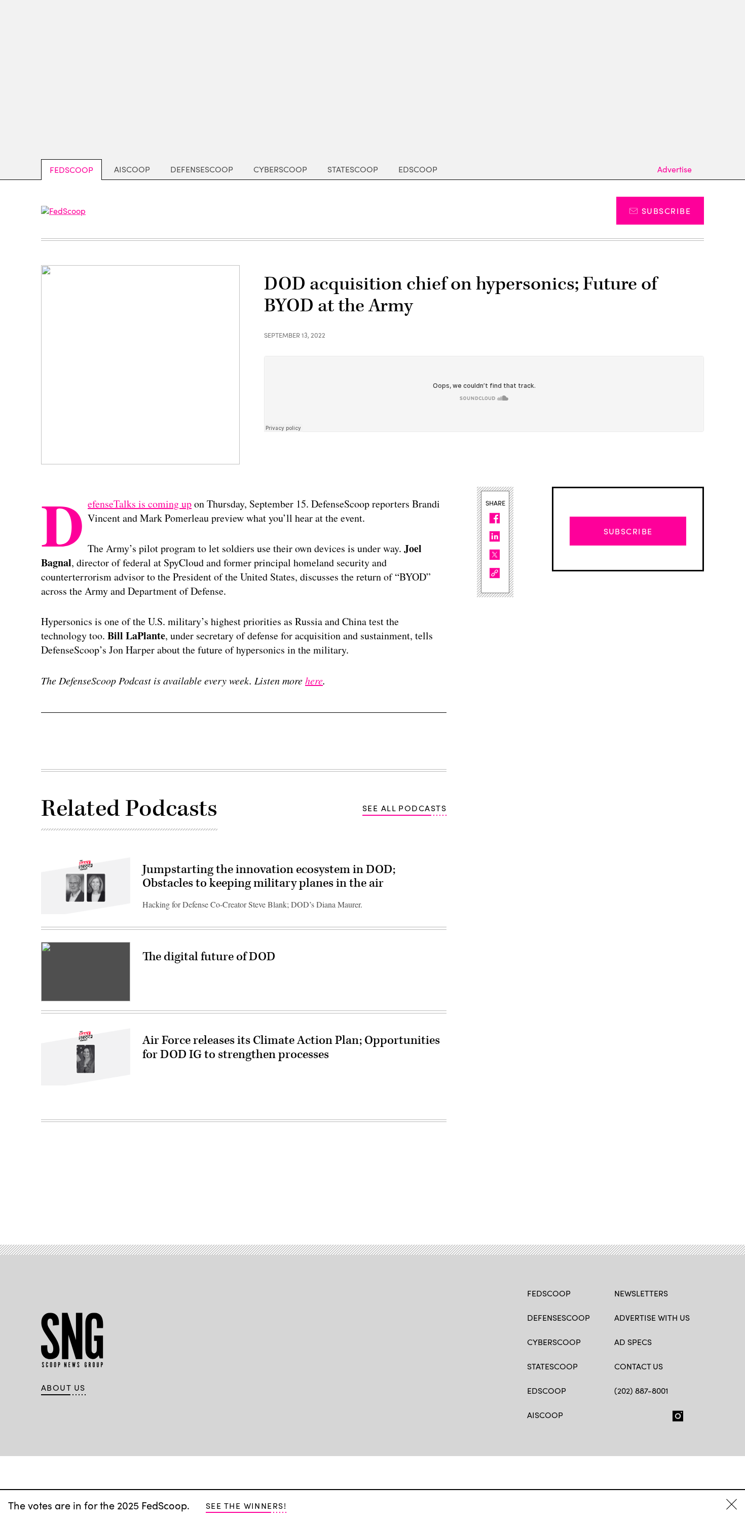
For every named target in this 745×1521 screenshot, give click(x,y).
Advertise (674, 169)
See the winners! (246, 1505)
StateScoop (352, 169)
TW (639, 1414)
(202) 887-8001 (641, 1390)
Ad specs (633, 1341)
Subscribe (666, 210)
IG (674, 1414)
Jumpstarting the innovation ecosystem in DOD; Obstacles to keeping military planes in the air (268, 876)
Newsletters (641, 1293)
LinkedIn (659, 1414)
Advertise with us (652, 1317)
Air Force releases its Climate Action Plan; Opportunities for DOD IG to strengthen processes (291, 1047)
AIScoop (132, 169)
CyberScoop (280, 169)
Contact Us (638, 1366)
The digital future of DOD (208, 956)
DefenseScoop (201, 169)
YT (694, 1414)
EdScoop (417, 169)
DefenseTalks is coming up (140, 504)
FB (619, 1414)
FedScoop (71, 169)
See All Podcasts (404, 808)
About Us (63, 1388)
